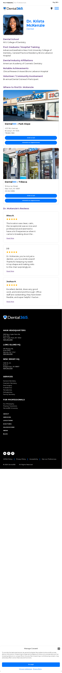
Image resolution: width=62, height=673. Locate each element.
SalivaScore (8, 427)
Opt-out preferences (25, 669)
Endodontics (7, 387)
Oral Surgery (7, 385)
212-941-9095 (10, 191)
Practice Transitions (10, 406)
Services (7, 417)
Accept (31, 664)
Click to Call (31, 137)
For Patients (8, 2)
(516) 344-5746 (8, 339)
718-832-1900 (9, 133)
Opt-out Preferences (49, 459)
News (5, 430)
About (6, 414)
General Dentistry (9, 381)
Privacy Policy (37, 669)
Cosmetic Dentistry (10, 383)
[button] (59, 649)
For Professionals (20, 2)
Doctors (7, 424)
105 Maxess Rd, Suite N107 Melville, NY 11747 (9, 350)
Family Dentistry (9, 394)
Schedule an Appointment (31, 142)
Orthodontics (7, 392)
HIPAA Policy (7, 459)
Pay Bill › (56, 2)
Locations (8, 420)
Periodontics (7, 390)
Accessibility (33, 459)
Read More (10, 238)
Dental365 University (10, 408)
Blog (5, 434)
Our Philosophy (8, 404)
